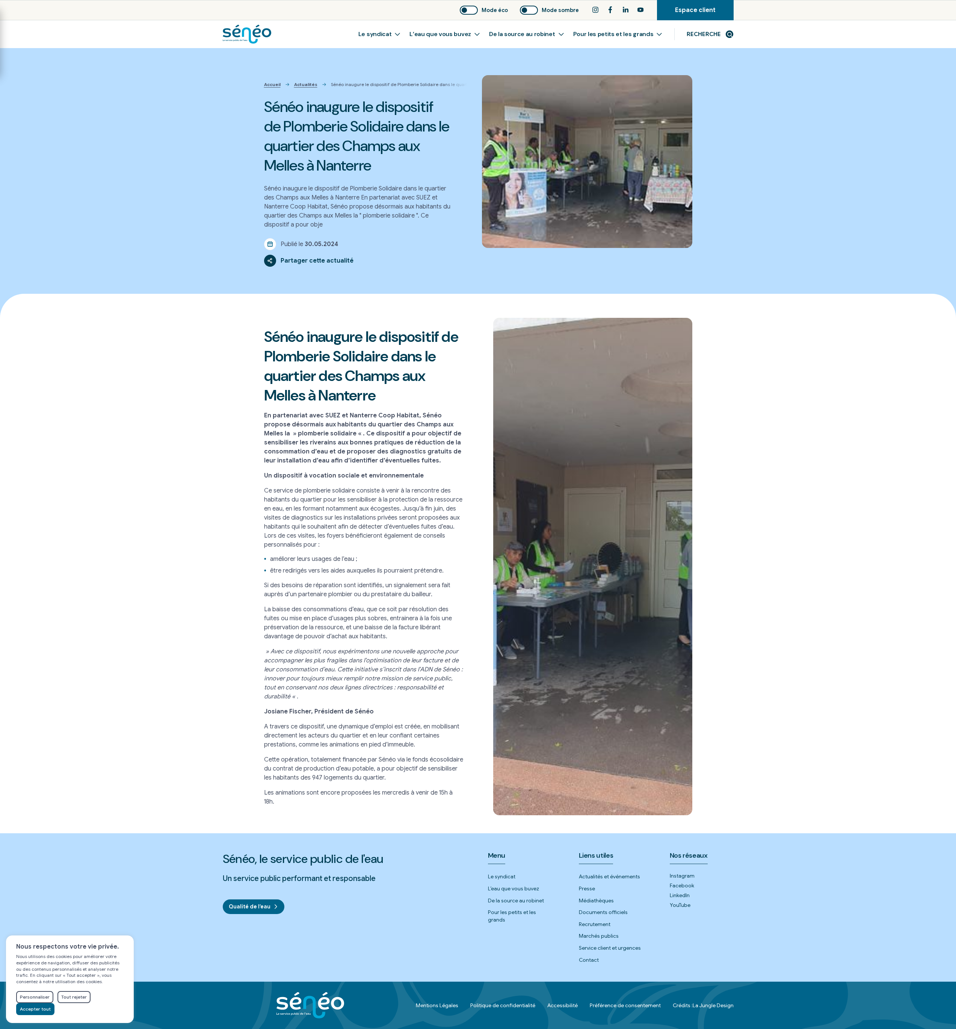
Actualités (305, 84)
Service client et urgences (610, 947)
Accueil (272, 84)
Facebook (682, 885)
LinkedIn (680, 895)
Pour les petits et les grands (613, 34)
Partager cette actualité (317, 260)
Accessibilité (562, 1005)
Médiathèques (596, 900)
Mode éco (495, 10)
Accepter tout (35, 1009)
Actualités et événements (609, 876)
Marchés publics (599, 935)
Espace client (704, 13)
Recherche (704, 34)
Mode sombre (560, 10)
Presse (587, 888)
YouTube (680, 905)
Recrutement (594, 924)
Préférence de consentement (625, 1005)
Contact (589, 959)
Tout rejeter (74, 997)
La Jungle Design (713, 1005)
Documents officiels (603, 912)
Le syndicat (374, 34)
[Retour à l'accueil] (247, 34)
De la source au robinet (522, 34)
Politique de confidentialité (502, 1005)
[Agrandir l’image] (592, 566)
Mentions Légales (437, 1005)
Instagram (682, 875)
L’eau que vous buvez (440, 34)
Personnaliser (35, 997)
